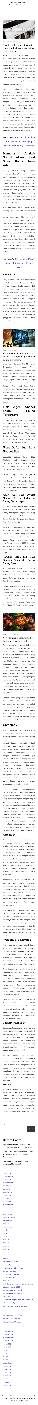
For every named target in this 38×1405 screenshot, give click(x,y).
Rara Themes (22, 1398)
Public (20, 42)
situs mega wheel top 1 (12, 1290)
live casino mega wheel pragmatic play (18, 1300)
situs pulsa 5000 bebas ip (13, 1322)
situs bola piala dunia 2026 (14, 1293)
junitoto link (8, 1214)
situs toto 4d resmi (10, 1262)
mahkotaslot (8, 1176)
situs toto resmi (9, 1271)
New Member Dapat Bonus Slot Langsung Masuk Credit (19, 263)
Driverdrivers (18, 2)
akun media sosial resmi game (22, 292)
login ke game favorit (12, 62)
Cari (4, 1124)
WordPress (13, 1401)
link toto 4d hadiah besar (13, 1268)
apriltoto (6, 1189)
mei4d (5, 1230)
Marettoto (7, 373)
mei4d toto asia (9, 1277)
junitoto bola (8, 1227)
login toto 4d (8, 1265)
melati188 (7, 1186)
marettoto (7, 1173)
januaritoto (7, 1192)
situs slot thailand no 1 (12, 1319)
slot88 (5, 1258)
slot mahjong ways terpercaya (15, 1306)
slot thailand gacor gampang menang (18, 1284)
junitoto (6, 1224)
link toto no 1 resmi (11, 1274)
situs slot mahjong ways (12, 1303)
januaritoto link (9, 1217)
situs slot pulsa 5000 (11, 1287)
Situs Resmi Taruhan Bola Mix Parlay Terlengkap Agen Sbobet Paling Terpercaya (19, 141)
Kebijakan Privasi (23, 1401)
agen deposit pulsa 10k (12, 1315)
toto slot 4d (8, 1296)
